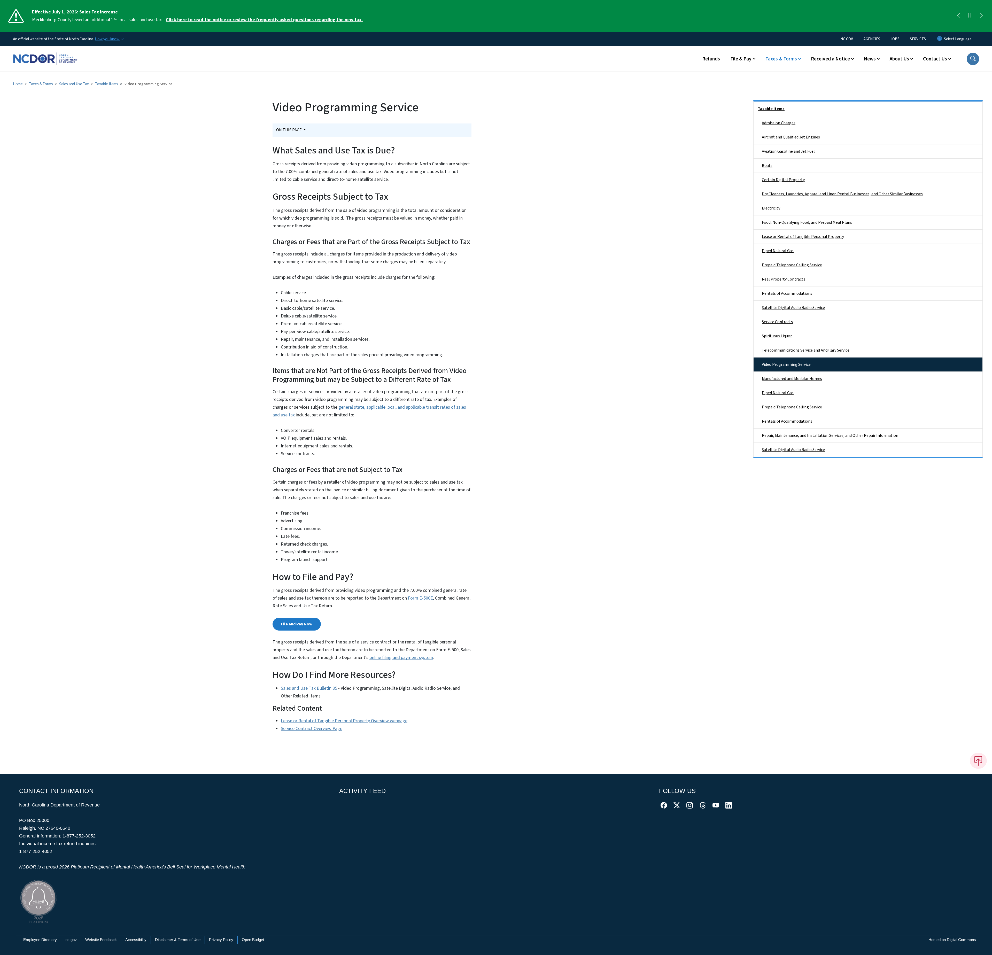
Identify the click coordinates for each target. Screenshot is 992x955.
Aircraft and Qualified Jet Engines (791, 137)
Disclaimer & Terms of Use (177, 939)
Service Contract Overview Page (311, 728)
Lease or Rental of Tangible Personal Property (803, 236)
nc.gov (71, 939)
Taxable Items (106, 84)
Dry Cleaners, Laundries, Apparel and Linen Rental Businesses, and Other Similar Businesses (842, 194)
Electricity (771, 208)
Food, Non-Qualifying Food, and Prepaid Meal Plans (807, 222)
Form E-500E (420, 598)
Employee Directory (40, 939)
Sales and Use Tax (74, 84)
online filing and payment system (401, 657)
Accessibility (135, 939)
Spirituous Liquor (777, 336)
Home (18, 84)
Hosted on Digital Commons (952, 939)
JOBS (895, 39)
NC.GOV (846, 39)
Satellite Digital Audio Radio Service (793, 307)
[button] (973, 59)
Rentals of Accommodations (787, 293)
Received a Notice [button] (830, 59)
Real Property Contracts (783, 279)
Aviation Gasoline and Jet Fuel (788, 151)
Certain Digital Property (783, 180)
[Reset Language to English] (939, 39)
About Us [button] (899, 59)
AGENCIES (871, 39)
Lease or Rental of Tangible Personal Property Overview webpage (344, 721)
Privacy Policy (221, 939)
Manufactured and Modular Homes (792, 379)
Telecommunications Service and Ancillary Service (805, 350)
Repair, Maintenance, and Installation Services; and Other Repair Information (830, 435)
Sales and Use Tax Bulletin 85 (309, 688)
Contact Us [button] (935, 59)
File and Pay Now (296, 624)
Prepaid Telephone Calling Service (792, 265)
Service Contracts (777, 322)
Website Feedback (101, 939)
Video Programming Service (786, 364)
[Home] (45, 53)
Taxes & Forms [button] (781, 59)
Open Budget (253, 939)
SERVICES (918, 39)
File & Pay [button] (740, 59)
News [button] (870, 59)
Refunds (711, 59)
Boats (767, 165)
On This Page (289, 130)
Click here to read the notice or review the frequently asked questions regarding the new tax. (264, 20)
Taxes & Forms (41, 84)
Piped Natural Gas (778, 251)
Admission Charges (778, 123)
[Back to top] (978, 761)
